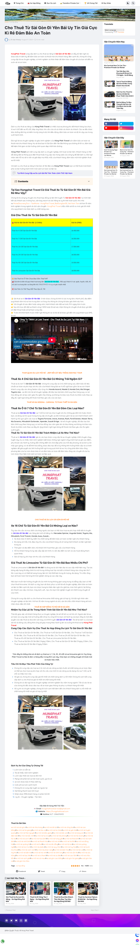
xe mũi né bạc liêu (24, 855)
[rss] (26, 920)
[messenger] (137, 940)
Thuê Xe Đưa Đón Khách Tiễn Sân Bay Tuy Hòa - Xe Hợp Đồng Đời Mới (63, 899)
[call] (3, 941)
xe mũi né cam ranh (27, 850)
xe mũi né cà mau (38, 858)
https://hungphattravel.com (57, 811)
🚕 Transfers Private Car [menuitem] (69, 3)
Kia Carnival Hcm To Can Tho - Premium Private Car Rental (115, 66)
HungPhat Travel (47, 203)
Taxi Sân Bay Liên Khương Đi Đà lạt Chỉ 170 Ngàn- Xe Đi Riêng (124, 73)
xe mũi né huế (36, 844)
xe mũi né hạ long (42, 836)
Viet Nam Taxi (73, 203)
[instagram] (126, 128)
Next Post (94, 910)
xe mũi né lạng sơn (76, 833)
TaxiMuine (35, 203)
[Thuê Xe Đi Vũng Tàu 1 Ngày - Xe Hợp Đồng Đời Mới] (40, 888)
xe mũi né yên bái (70, 830)
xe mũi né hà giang (24, 830)
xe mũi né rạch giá (22, 858)
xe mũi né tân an (76, 850)
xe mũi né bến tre (25, 852)
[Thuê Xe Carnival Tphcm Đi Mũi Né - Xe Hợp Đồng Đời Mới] (88, 888)
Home (6, 22)
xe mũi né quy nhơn (53, 847)
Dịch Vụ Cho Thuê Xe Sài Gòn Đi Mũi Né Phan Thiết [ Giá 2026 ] (125, 94)
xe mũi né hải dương (76, 836)
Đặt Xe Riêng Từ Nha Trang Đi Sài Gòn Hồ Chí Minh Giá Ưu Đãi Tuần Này (123, 105)
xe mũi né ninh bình (23, 841)
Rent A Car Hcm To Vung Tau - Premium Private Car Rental (127, 151)
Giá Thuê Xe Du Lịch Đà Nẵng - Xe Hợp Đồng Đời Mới (15, 899)
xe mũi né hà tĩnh (68, 841)
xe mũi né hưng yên (55, 838)
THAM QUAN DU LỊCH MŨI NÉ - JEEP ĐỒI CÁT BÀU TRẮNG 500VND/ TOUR (52, 373)
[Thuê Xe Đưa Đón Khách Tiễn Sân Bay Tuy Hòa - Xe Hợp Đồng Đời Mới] (64, 888)
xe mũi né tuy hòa (69, 847)
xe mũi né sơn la (23, 838)
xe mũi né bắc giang (44, 833)
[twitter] (126, 124)
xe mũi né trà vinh (40, 852)
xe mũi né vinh (54, 841)
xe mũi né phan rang (44, 850)
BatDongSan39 (61, 203)
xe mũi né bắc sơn (60, 833)
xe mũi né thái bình (71, 838)
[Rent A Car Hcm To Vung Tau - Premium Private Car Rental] (127, 144)
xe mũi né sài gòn (18, 827)
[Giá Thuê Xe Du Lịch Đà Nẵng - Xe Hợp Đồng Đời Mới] (16, 888)
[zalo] (137, 935)
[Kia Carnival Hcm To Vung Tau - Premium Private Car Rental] (127, 164)
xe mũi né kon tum (23, 847)
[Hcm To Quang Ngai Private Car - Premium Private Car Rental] (111, 144)
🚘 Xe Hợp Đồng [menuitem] (34, 3)
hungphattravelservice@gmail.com (56, 808)
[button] (128, 3)
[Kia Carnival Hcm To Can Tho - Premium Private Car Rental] (119, 52)
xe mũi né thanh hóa (40, 841)
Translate (121, 32)
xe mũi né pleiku (38, 847)
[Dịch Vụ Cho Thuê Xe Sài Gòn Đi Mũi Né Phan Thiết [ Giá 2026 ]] (109, 94)
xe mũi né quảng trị (22, 844)
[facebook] (111, 124)
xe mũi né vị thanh (39, 855)
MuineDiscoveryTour (21, 203)
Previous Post (11, 910)
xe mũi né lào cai (39, 830)
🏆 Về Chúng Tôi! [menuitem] (91, 3)
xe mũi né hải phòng (59, 836)
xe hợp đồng (14, 22)
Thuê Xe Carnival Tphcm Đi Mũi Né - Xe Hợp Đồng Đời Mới (87, 899)
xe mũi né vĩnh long (55, 852)
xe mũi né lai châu (54, 830)
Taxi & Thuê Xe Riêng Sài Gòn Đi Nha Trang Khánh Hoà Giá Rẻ (124, 83)
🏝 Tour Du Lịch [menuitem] (50, 3)
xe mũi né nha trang (35, 827)
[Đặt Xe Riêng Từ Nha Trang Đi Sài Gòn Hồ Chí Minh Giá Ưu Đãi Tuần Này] (109, 104)
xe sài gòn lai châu (21, 861)
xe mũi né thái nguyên (26, 833)
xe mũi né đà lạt (50, 827)
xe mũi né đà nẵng (50, 844)
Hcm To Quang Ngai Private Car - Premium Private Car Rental (110, 152)
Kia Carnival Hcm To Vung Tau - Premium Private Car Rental (127, 172)
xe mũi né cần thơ (71, 852)
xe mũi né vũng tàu (66, 827)
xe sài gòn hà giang (72, 858)
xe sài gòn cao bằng (54, 858)
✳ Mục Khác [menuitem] (106, 3)
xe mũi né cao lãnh (69, 855)
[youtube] (111, 128)
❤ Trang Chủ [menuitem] (19, 3)
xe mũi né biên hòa (61, 850)
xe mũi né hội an (65, 844)
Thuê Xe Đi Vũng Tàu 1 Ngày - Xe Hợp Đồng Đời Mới (39, 899)
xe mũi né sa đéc (54, 855)
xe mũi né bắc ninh (26, 836)
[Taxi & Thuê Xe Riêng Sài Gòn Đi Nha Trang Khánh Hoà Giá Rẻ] (109, 84)
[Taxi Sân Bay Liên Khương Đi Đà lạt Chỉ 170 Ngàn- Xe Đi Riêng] (109, 73)
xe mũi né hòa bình (38, 838)
